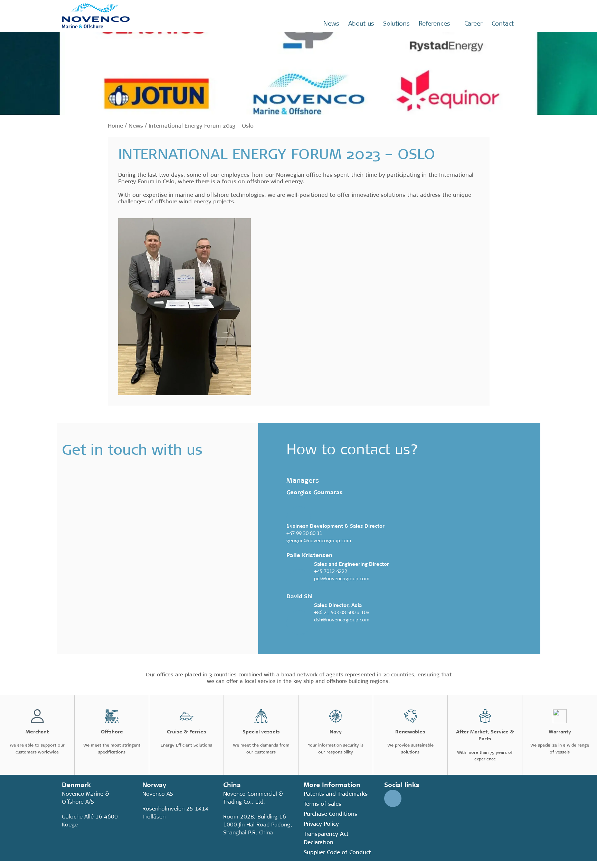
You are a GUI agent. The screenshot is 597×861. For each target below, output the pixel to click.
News (331, 23)
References (434, 23)
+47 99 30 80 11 (304, 533)
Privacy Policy (321, 824)
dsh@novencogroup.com (341, 619)
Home (115, 125)
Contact (503, 23)
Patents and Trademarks (336, 793)
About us (361, 23)
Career (473, 23)
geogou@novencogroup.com (318, 540)
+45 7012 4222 (330, 571)
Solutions (396, 23)
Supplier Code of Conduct (337, 852)
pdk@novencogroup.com (341, 578)
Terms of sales (322, 803)
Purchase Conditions (330, 814)
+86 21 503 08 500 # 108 (341, 612)
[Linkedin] (392, 798)
